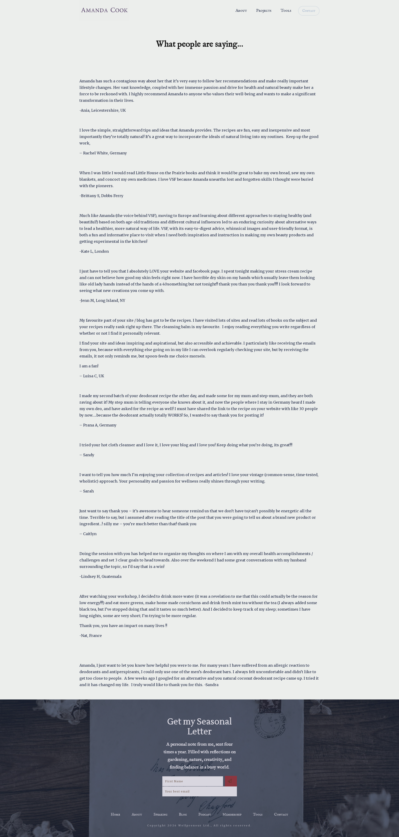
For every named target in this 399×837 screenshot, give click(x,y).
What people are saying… (199, 44)
